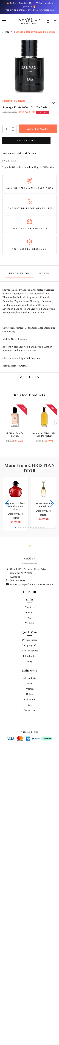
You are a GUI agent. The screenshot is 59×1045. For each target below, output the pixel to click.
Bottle (12, 167)
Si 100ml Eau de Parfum (14, 435)
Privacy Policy (29, 640)
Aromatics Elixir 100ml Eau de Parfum (44, 435)
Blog (29, 661)
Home (5, 32)
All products (29, 678)
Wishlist (29, 623)
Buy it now (26, 140)
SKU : (5, 160)
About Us (29, 607)
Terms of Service (29, 651)
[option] (15, 426)
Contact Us (29, 612)
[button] (15, 527)
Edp (36, 167)
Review (44, 273)
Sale (30, 705)
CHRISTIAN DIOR (13, 101)
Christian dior (25, 167)
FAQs (29, 618)
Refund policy (29, 656)
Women (29, 689)
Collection (29, 699)
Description (19, 273)
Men (51, 167)
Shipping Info (29, 645)
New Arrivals (29, 710)
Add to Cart (37, 129)
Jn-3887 (44, 167)
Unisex (29, 694)
